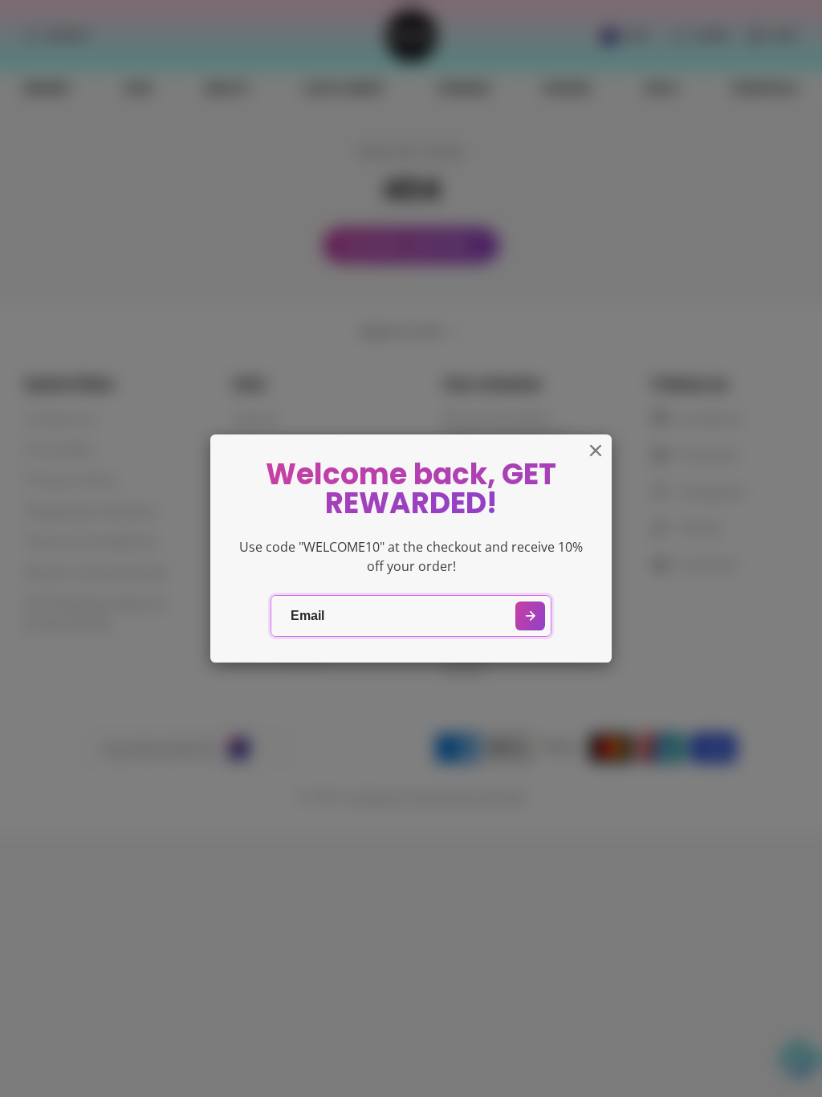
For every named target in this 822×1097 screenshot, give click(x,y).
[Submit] (530, 616)
